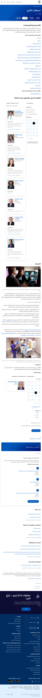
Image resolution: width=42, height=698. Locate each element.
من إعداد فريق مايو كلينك (36, 422)
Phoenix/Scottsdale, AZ (33, 114)
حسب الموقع (29, 107)
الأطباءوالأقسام (25, 18)
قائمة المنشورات (32, 367)
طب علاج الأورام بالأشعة (35, 71)
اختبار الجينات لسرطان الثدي (35, 517)
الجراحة (39, 41)
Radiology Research (36, 93)
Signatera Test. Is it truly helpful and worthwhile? (29, 471)
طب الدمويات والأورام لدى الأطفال (32, 68)
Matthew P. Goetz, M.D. (19, 200)
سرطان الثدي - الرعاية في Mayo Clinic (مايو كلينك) (31, 425)
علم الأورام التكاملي (36, 77)
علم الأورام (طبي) (36, 74)
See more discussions (33, 501)
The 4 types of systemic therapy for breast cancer (30, 549)
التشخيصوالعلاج (31, 18)
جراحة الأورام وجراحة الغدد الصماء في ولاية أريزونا (29, 57)
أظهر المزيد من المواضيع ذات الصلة (33, 520)
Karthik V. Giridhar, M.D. (19, 181)
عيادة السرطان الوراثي (35, 88)
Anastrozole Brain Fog (34, 482)
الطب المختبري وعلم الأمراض (34, 46)
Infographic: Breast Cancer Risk (34, 514)
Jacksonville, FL (31, 112)
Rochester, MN (31, 109)
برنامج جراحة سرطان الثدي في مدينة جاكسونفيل (29, 54)
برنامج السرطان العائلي (35, 49)
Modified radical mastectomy (35, 534)
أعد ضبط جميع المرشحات (32, 142)
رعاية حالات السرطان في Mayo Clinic (32, 63)
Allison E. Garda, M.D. (19, 158)
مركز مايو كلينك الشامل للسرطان (33, 329)
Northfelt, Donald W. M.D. (12, 382)
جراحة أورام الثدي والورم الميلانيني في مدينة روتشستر (28, 60)
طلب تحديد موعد (36, 430)
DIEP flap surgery (37, 528)
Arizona (37, 412)
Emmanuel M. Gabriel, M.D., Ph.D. (19, 112)
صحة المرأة (38, 66)
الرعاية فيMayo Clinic (18, 18)
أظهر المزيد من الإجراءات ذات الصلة (34, 537)
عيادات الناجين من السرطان (34, 80)
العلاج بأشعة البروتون (12, 320)
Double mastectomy (36, 531)
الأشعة (39, 38)
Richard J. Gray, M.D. (19, 239)
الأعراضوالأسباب (38, 18)
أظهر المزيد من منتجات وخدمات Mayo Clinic (32, 568)
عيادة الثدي (38, 85)
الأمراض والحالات (36, 6)
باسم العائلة (28, 117)
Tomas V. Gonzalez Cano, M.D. (19, 218)
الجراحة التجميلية (37, 43)
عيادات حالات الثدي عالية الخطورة (33, 82)
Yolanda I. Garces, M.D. (19, 135)
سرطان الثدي (34, 11)
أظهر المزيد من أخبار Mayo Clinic (34, 556)
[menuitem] (38, 18)
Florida (37, 414)
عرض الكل (37, 417)
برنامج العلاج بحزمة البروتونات (34, 52)
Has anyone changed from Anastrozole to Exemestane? (27, 493)
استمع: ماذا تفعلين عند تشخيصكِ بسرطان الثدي (31, 565)
